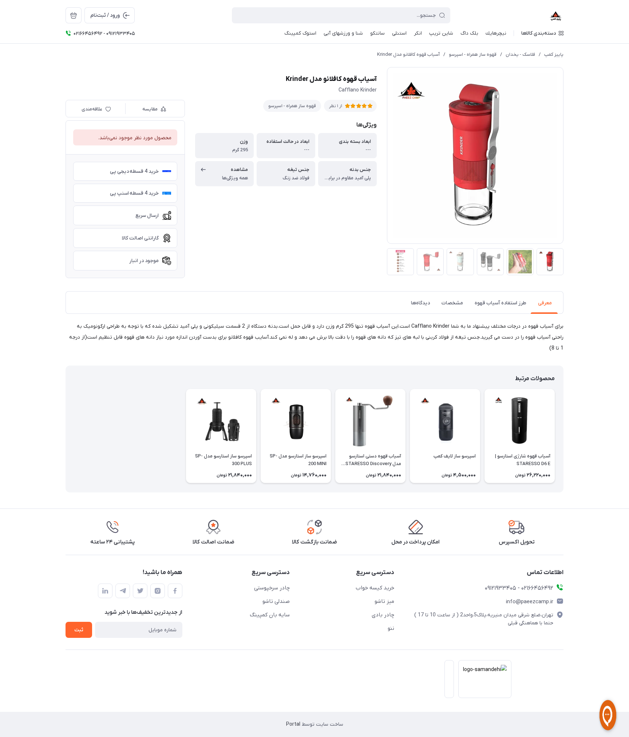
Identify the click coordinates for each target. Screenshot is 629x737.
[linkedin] (105, 591)
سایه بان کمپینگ (270, 615)
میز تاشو (384, 601)
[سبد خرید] (74, 15)
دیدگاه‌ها (420, 303)
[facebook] (175, 591)
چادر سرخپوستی (272, 588)
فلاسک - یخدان (520, 54)
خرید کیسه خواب (375, 588)
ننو (391, 628)
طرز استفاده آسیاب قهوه (500, 303)
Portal (293, 724)
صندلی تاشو (276, 601)
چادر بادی (383, 615)
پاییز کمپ (553, 54)
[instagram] (157, 591)
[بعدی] (65, 436)
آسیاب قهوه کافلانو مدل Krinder (408, 54)
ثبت (78, 630)
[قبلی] (563, 436)
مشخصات (452, 303)
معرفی (545, 303)
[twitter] (140, 591)
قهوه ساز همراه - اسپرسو (473, 54)
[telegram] (122, 591)
